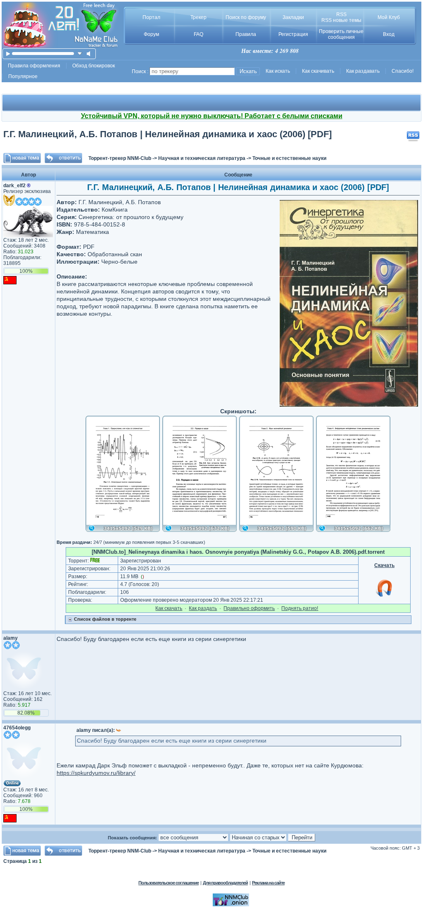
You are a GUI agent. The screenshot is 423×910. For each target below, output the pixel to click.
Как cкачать (168, 608)
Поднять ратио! (299, 608)
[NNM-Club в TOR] (231, 904)
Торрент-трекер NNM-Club (119, 158)
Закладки (293, 17)
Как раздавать (363, 71)
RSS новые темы (341, 20)
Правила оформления (34, 66)
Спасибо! (402, 71)
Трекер (198, 17)
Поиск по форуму (246, 17)
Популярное (23, 76)
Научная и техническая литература (201, 158)
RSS (341, 14)
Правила (245, 34)
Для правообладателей (225, 882)
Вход (388, 34)
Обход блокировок (93, 66)
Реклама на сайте (268, 882)
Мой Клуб (389, 17)
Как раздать (203, 608)
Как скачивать (318, 71)
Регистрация (293, 34)
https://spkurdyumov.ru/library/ (96, 772)
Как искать (278, 71)
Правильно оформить (249, 608)
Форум (151, 34)
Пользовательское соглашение (168, 882)
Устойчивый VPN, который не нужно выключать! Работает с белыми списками (211, 115)
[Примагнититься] (384, 596)
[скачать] (80, 53)
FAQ (198, 34)
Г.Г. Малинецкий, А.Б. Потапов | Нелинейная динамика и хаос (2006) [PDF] (167, 134)
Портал (151, 17)
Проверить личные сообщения (341, 34)
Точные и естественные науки (289, 158)
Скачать (384, 565)
